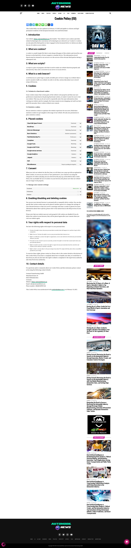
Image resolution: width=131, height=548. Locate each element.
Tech (68, 13)
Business (73, 13)
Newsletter (90, 539)
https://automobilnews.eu (41, 39)
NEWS (43, 13)
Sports (54, 13)
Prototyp (61, 539)
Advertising (98, 539)
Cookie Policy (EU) (90, 13)
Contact (84, 539)
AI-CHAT (39, 539)
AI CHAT (60, 13)
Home (38, 13)
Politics (48, 13)
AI (64, 13)
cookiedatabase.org (57, 289)
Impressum (77, 539)
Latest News (80, 13)
